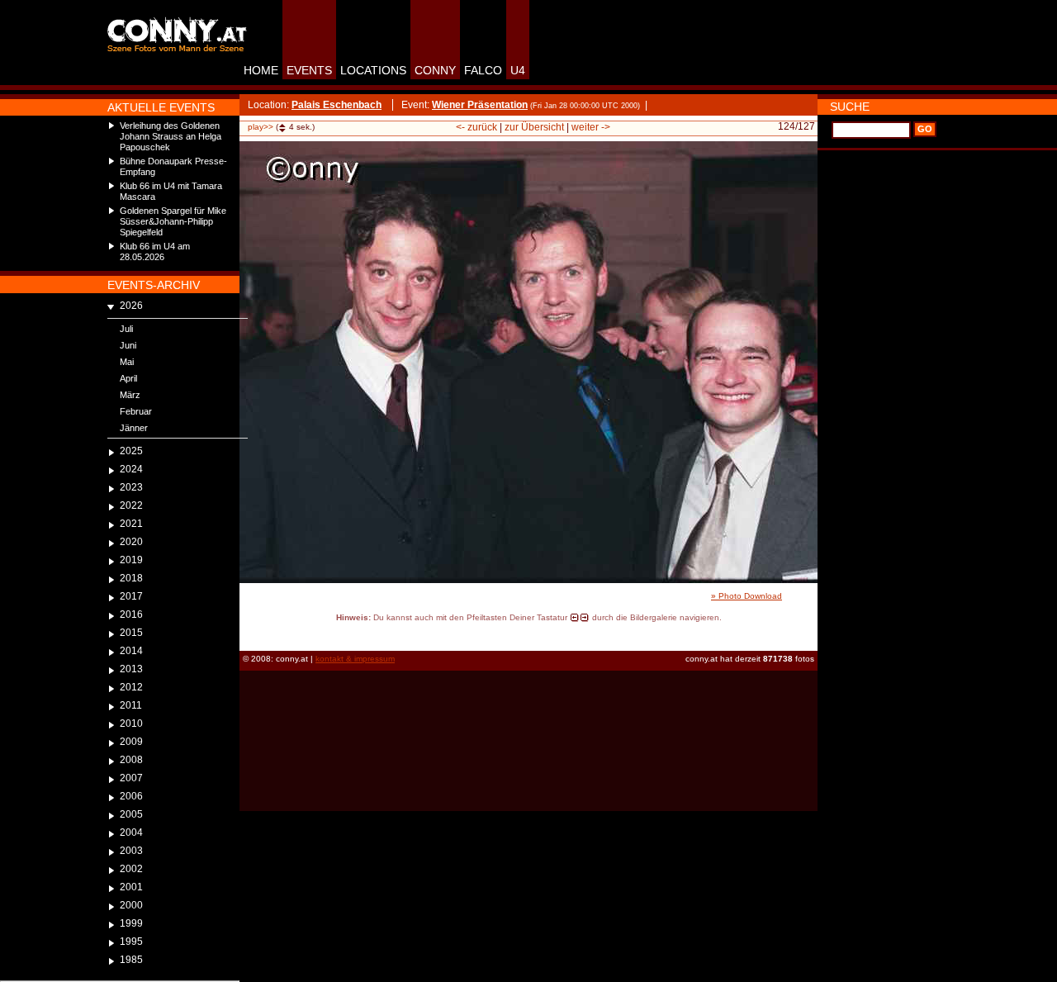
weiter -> (590, 127)
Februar (136, 411)
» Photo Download (746, 595)
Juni (128, 345)
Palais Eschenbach (337, 105)
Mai (127, 362)
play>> (260, 126)
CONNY (435, 70)
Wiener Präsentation (480, 105)
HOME (261, 70)
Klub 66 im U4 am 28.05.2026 (155, 251)
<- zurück (476, 127)
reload (253, 632)
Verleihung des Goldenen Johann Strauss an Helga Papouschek (170, 136)
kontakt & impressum (355, 658)
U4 (517, 70)
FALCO (483, 70)
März (130, 395)
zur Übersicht (534, 127)
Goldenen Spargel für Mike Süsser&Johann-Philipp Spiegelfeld (173, 221)
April (128, 378)
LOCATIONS (373, 70)
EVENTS (309, 70)
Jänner (134, 428)
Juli (126, 329)
